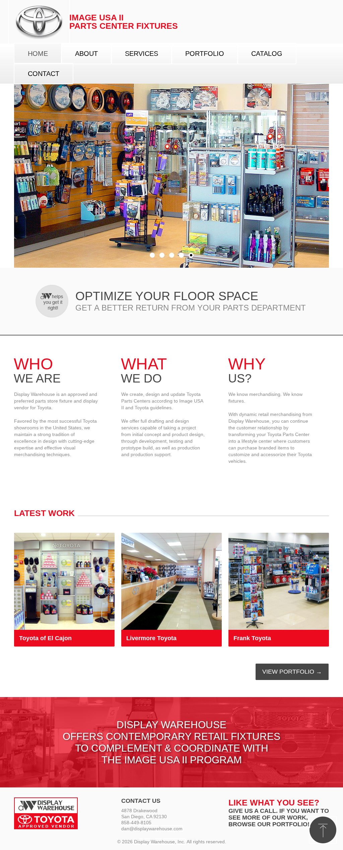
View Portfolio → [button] (292, 671)
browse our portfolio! (269, 824)
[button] (323, 830)
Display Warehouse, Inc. (159, 841)
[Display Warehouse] (39, 22)
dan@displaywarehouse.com (152, 828)
